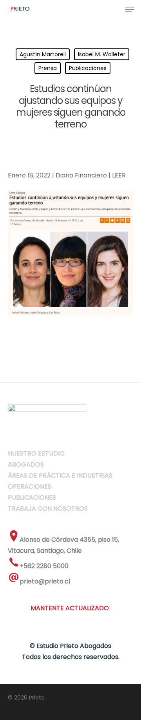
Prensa (47, 68)
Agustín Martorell (43, 54)
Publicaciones (88, 68)
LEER (119, 175)
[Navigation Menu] (129, 9)
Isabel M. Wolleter (101, 54)
